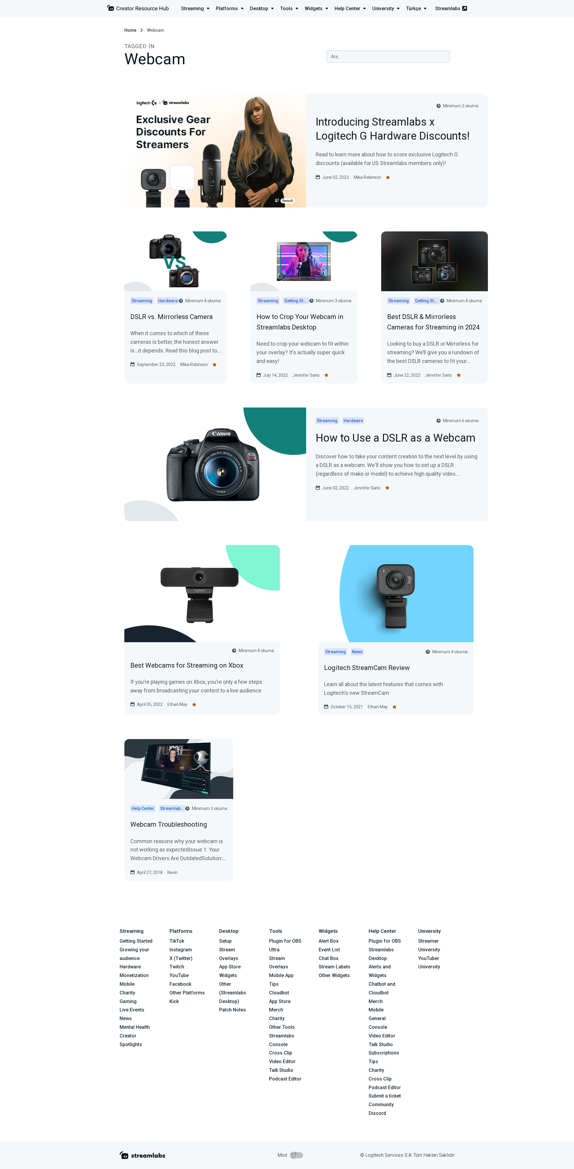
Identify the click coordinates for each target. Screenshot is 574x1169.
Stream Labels (334, 967)
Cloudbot (279, 993)
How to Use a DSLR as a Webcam (395, 438)
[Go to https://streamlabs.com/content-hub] (138, 9)
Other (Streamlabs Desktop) (232, 992)
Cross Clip (280, 1053)
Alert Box (328, 941)
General (377, 1018)
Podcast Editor (285, 1079)
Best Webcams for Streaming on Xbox (186, 665)
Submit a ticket (385, 1096)
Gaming (128, 1001)
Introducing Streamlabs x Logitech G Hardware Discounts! (393, 129)
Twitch (177, 967)
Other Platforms (187, 993)
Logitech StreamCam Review (367, 668)
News (126, 1018)
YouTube (179, 975)
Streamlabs (447, 8)
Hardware (130, 967)
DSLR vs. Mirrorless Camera (171, 317)
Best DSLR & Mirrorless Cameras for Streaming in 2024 (433, 322)
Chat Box (328, 958)
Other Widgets (334, 975)
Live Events (132, 1010)
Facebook (180, 984)
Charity (127, 993)
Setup (225, 941)
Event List (329, 950)
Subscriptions (384, 1053)
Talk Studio (281, 1070)
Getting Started (136, 941)
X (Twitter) (181, 958)
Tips (274, 984)
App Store (230, 967)
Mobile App (281, 975)
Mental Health (135, 1027)
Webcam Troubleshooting (168, 824)
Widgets (228, 975)
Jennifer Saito (306, 375)
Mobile (127, 984)
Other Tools (282, 1027)
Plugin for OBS (285, 941)
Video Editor (282, 1061)
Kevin (172, 872)
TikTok (177, 941)
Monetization (134, 975)
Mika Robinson (367, 177)
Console (378, 1027)
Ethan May (177, 704)
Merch (276, 1010)
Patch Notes (232, 1010)
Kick (174, 1001)
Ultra (274, 950)
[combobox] (388, 56)
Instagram (181, 950)
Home (130, 30)
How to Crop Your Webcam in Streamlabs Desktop (300, 322)
